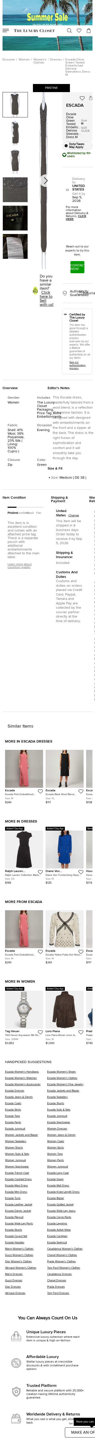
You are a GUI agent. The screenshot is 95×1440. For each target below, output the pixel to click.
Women (24, 59)
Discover (9, 59)
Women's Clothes (40, 61)
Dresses (56, 59)
